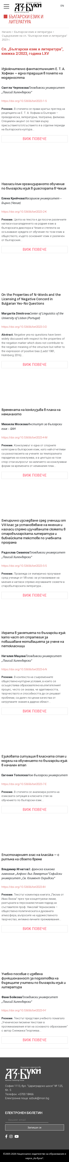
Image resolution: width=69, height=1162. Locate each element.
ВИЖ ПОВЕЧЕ (35, 139)
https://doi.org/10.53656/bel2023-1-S (24, 101)
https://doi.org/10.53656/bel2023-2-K (24, 211)
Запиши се (34, 1127)
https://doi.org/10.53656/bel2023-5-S (24, 565)
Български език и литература (33, 32)
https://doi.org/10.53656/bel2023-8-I (23, 887)
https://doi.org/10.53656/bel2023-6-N (24, 669)
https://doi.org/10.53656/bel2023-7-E (24, 784)
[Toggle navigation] (7, 5)
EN (62, 5)
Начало (6, 32)
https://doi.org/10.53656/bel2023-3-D (24, 326)
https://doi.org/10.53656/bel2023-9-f (23, 1010)
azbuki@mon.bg (39, 1098)
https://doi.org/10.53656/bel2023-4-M (24, 437)
